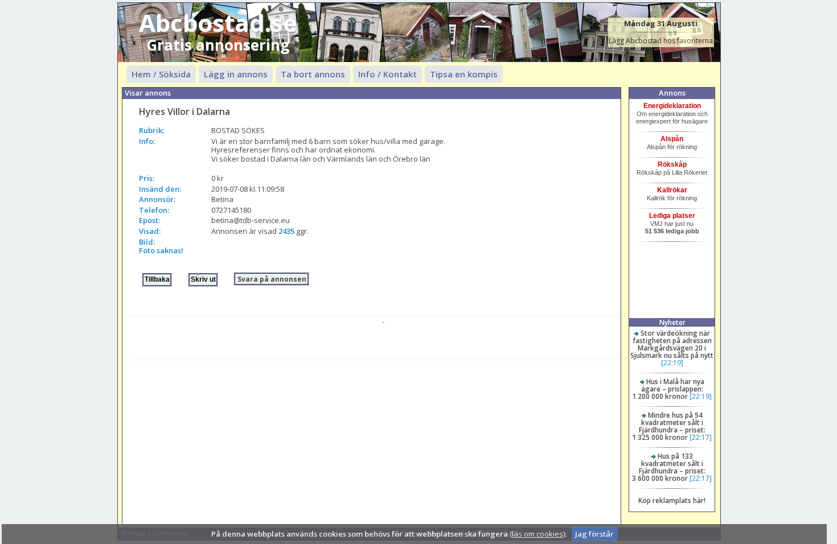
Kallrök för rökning (672, 198)
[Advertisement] (375, 440)
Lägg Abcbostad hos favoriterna (661, 41)
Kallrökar (672, 190)
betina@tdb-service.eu (250, 220)
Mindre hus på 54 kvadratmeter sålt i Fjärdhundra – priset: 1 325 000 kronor (668, 426)
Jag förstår (594, 534)
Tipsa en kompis (464, 74)
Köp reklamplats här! (671, 500)
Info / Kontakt (387, 74)
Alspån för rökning (672, 146)
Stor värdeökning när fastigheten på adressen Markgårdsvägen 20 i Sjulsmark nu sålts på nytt (671, 344)
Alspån (671, 139)
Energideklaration (672, 106)
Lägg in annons (236, 74)
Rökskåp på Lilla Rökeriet (672, 172)
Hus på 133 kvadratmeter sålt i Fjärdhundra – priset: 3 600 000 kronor (668, 467)
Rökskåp (672, 164)
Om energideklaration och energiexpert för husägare (672, 117)
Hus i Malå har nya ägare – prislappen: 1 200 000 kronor (668, 389)
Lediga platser (672, 216)
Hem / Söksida (161, 74)
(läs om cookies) (537, 534)
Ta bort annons (313, 74)
